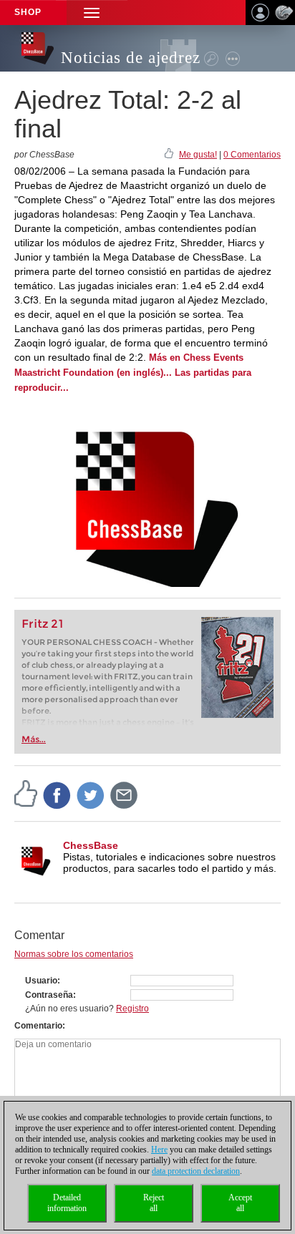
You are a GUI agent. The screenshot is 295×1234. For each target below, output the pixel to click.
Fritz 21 (42, 624)
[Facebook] (57, 795)
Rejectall (153, 1202)
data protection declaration (196, 1171)
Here (159, 1150)
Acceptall (240, 1202)
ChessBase (90, 845)
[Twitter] (91, 795)
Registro (132, 1009)
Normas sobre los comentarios (73, 954)
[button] (92, 12)
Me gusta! (198, 155)
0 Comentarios (252, 155)
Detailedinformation (67, 1202)
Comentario (38, 1026)
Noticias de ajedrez (130, 58)
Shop (28, 12)
